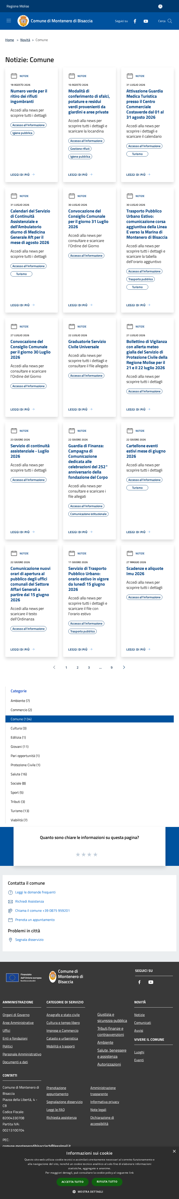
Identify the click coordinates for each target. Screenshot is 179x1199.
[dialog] (89, 1173)
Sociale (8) (18, 783)
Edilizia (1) (18, 737)
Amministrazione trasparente (103, 1090)
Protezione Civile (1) (25, 764)
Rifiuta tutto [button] (107, 1181)
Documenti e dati (15, 1062)
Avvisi (138, 1030)
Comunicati (142, 1022)
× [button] (174, 1151)
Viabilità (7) (19, 820)
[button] (89, 1191)
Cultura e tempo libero (63, 1022)
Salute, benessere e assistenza (111, 1053)
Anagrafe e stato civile (63, 1014)
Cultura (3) (18, 728)
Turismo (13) (20, 810)
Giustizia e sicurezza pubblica (112, 1017)
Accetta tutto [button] (73, 1182)
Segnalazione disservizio (64, 1101)
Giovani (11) (19, 746)
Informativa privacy (104, 1101)
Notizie (24, 76)
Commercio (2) (21, 709)
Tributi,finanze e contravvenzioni (110, 1031)
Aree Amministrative (18, 1022)
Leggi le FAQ (55, 1109)
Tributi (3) (18, 801)
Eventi (139, 1060)
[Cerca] (169, 21)
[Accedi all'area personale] (160, 6)
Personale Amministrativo (22, 1054)
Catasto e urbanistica (62, 1038)
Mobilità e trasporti (60, 1046)
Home (9, 39)
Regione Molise (18, 6)
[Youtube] (144, 21)
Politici (8, 1046)
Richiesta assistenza (61, 1117)
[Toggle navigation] (8, 20)
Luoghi (139, 1052)
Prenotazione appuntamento (57, 1090)
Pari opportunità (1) (25, 755)
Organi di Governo (16, 1014)
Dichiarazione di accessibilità (102, 1120)
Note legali (98, 1109)
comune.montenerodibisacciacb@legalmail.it (37, 1146)
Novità (25, 39)
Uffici (6, 1030)
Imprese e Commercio (62, 1030)
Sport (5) (17, 792)
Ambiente (105, 1042)
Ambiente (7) (20, 700)
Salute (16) (19, 774)
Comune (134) (21, 719)
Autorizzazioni (109, 1064)
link (131, 1173)
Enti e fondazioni (15, 1038)
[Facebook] (133, 21)
